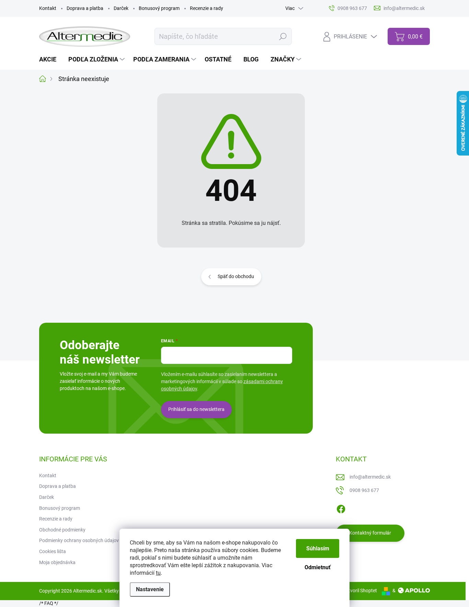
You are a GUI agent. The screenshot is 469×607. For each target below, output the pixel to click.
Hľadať (283, 36)
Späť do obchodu (236, 276)
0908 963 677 (364, 490)
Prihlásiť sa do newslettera (196, 409)
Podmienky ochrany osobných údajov (79, 540)
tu (158, 573)
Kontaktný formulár (370, 533)
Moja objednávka (57, 562)
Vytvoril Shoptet (360, 590)
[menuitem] (50, 59)
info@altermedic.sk (370, 477)
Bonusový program (159, 8)
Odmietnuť (318, 567)
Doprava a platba (85, 8)
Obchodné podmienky (62, 529)
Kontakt (47, 8)
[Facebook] (341, 508)
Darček (121, 8)
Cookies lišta (52, 551)
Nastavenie (150, 589)
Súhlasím (317, 548)
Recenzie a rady (206, 8)
